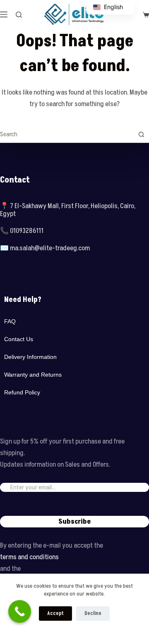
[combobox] (66, 134)
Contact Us (18, 339)
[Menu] (3, 14)
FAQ (10, 321)
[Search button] (141, 134)
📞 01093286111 (21, 231)
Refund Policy (22, 392)
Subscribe (74, 522)
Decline (92, 613)
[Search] (19, 15)
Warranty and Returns (33, 374)
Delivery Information (30, 357)
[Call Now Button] (19, 611)
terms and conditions (29, 557)
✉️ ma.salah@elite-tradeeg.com (45, 248)
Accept (55, 613)
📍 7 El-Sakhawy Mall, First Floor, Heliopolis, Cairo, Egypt (67, 210)
